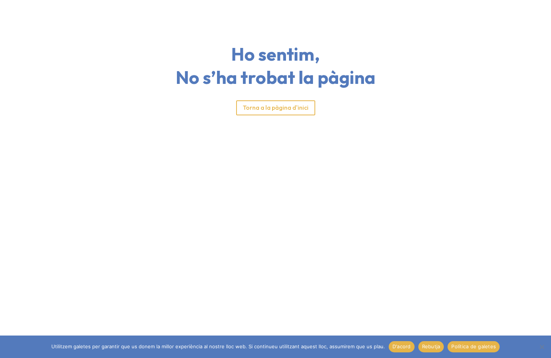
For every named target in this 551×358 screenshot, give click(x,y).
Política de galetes (473, 346)
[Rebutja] (541, 347)
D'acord (401, 346)
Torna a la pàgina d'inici (275, 107)
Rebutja (431, 346)
